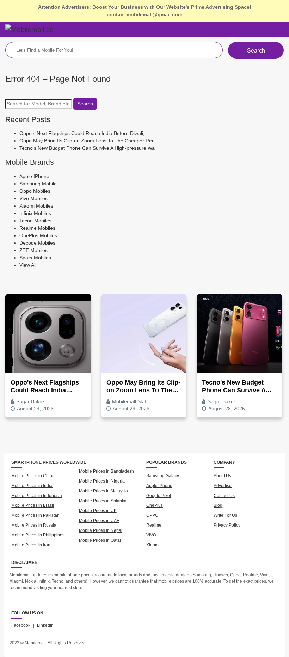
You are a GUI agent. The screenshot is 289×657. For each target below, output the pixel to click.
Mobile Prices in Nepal (100, 530)
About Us (222, 475)
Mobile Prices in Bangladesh (106, 471)
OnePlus (154, 505)
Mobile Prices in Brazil (32, 505)
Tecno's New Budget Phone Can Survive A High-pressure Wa (87, 148)
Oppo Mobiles (34, 191)
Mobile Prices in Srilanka (103, 500)
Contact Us (224, 495)
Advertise (223, 485)
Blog (218, 505)
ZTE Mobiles (33, 250)
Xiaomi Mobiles (36, 206)
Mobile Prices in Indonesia (36, 495)
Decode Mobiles (37, 243)
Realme (153, 525)
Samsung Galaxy (162, 475)
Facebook (20, 625)
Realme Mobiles (37, 228)
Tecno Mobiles (35, 220)
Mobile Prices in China (33, 475)
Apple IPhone (34, 176)
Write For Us (225, 515)
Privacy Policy (227, 525)
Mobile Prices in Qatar (100, 540)
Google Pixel (158, 495)
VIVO (151, 535)
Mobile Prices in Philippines (37, 535)
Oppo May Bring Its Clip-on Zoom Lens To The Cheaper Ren (87, 140)
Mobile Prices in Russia (33, 525)
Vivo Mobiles (33, 198)
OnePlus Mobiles (38, 235)
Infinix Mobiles (35, 213)
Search (256, 51)
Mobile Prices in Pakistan (35, 515)
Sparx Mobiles (35, 257)
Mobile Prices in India (32, 485)
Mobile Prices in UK (98, 510)
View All (27, 265)
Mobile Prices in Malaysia (103, 491)
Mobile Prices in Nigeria (102, 481)
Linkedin (45, 625)
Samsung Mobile (38, 183)
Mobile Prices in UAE (99, 520)
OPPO (152, 515)
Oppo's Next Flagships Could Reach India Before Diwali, (81, 133)
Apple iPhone (159, 485)
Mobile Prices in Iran (30, 544)
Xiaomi (153, 544)
